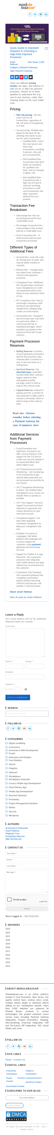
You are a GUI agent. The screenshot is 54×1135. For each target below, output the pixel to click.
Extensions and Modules (20, 757)
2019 (7, 944)
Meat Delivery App (17, 787)
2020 (7, 940)
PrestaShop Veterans (15, 836)
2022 (7, 933)
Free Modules (15, 760)
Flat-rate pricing (24, 115)
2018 (7, 947)
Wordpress (14, 816)
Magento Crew (12, 833)
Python (12, 807)
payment (36, 544)
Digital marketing (17, 743)
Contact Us (19, 1060)
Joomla (12, 764)
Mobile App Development (21, 791)
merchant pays (23, 372)
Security (12, 812)
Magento (13, 768)
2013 (7, 966)
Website (9, 672)
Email (29, 661)
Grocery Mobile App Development (25, 783)
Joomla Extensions (34, 1078)
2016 (7, 955)
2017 (7, 951)
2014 (7, 962)
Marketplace (15, 776)
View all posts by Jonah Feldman (25, 597)
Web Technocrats (13, 839)
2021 (7, 936)
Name (9, 661)
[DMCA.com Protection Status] (16, 1121)
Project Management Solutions (23, 803)
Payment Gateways (28, 67)
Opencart (13, 772)
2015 (7, 959)
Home (8, 1060)
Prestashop (14, 799)
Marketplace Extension (19, 779)
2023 (7, 929)
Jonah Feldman (13, 63)
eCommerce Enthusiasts (16, 828)
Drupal (12, 753)
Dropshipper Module (15, 1086)
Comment (10, 626)
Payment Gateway (23, 71)
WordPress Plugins (34, 1082)
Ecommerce (14, 747)
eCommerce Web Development (23, 750)
